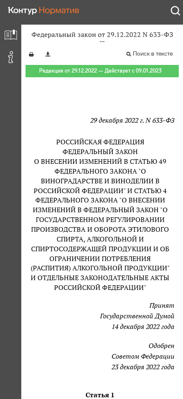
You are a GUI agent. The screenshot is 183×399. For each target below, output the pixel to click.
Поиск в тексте (153, 53)
